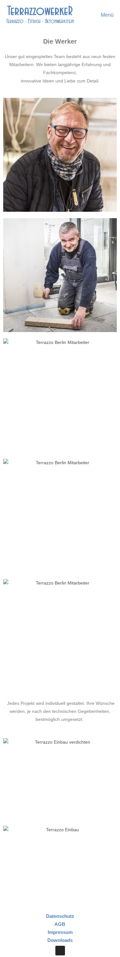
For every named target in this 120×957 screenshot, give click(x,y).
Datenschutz (60, 916)
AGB (59, 924)
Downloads (60, 940)
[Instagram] (60, 950)
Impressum (60, 932)
